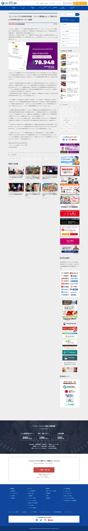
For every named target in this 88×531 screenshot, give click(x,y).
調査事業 (48, 493)
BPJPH (62, 128)
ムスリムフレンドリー (64, 111)
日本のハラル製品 (68, 495)
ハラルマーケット (72, 130)
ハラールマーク (75, 113)
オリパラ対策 (63, 124)
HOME (37, 3)
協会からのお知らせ (66, 38)
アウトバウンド (69, 113)
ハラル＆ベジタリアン (74, 120)
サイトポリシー (69, 511)
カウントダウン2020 (67, 128)
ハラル (71, 109)
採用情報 (13, 498)
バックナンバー (73, 234)
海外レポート (64, 45)
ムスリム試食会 (73, 126)
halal (61, 107)
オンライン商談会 (32, 507)
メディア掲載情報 (65, 31)
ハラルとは (66, 109)
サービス (23, 8)
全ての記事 (64, 24)
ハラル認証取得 (32, 490)
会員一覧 (24, 511)
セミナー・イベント (66, 27)
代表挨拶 (13, 490)
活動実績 (32, 8)
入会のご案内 (52, 3)
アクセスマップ (14, 493)
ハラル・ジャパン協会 (67, 107)
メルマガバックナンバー (45, 511)
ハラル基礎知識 (66, 488)
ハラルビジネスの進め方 (69, 498)
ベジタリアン (73, 122)
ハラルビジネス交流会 (64, 130)
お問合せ (46, 3)
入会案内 (13, 495)
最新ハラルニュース (66, 41)
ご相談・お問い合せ (45, 469)
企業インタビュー (65, 34)
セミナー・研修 (32, 498)
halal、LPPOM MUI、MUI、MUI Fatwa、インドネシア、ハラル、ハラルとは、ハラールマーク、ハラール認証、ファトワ (28, 158)
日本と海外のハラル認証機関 (70, 500)
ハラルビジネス (63, 113)
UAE (77, 130)
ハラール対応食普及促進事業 (65, 120)
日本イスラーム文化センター (65, 126)
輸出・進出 (31, 493)
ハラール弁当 (68, 124)
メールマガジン (58, 3)
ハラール (62, 109)
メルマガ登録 (66, 234)
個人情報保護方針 (58, 511)
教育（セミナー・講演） (52, 490)
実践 (47, 495)
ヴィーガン (62, 122)
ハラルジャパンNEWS (42, 8)
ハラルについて (67, 490)
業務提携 (48, 498)
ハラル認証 (74, 107)
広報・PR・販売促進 (33, 502)
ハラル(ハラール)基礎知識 (52, 8)
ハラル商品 (62, 8)
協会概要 (41, 3)
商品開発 (31, 495)
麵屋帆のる (67, 122)
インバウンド (71, 111)
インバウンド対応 (32, 500)
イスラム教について (68, 493)
